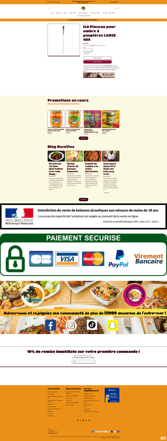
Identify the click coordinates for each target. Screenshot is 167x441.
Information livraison (88, 398)
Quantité (84, 47)
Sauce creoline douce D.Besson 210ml (73, 130)
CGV (84, 407)
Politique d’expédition (105, 436)
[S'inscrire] (93, 361)
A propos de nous (51, 394)
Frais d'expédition (92, 45)
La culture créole (69, 398)
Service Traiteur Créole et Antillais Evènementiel (72, 392)
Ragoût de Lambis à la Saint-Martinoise (91, 167)
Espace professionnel (52, 406)
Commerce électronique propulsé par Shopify (64, 436)
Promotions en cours (70, 405)
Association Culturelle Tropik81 (72, 395)
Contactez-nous (51, 415)
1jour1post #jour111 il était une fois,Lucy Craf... (109, 168)
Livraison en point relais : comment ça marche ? (55, 401)
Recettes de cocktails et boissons (72, 402)
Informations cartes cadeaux (89, 396)
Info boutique (50, 404)
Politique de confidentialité (87, 436)
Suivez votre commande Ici (53, 391)
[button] (49, 8)
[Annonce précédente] (69, 2)
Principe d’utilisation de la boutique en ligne (55, 397)
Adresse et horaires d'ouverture (54, 409)
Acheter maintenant (97, 61)
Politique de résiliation (115, 437)
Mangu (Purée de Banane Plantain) (72, 167)
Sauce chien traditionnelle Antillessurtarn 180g (91, 131)
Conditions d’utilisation (96, 436)
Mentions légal (87, 409)
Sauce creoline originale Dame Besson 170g (56, 130)
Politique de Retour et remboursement (91, 411)
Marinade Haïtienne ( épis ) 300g (109, 130)
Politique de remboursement (77, 436)
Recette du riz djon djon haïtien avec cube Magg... (56, 168)
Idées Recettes (68, 400)
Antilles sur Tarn (54, 436)
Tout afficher (83, 138)
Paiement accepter (87, 404)
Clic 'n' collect (50, 413)
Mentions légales (102, 437)
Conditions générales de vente (114, 436)
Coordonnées (109, 437)
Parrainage (50, 411)
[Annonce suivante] (97, 2)
